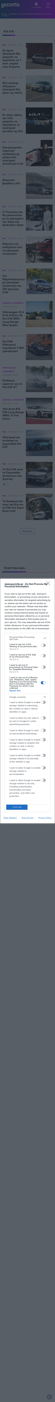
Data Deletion (10, 818)
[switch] (43, 645)
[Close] (49, 584)
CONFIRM (17, 807)
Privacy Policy (44, 818)
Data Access (27, 818)
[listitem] (27, 638)
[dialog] (27, 701)
